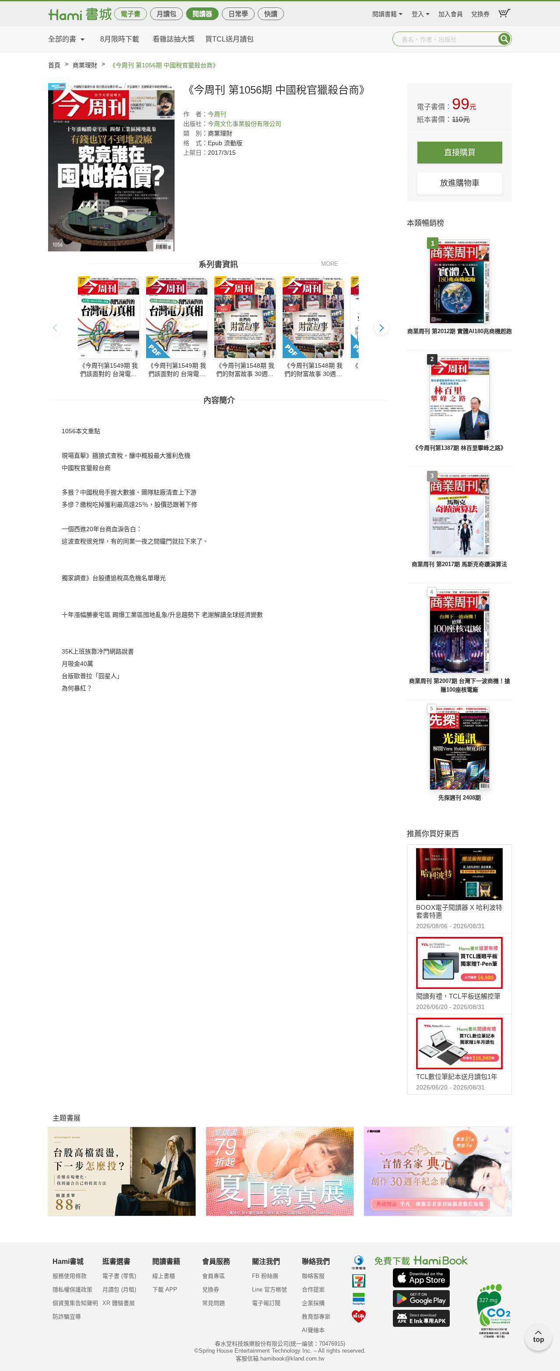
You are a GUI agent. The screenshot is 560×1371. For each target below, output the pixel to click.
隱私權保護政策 (72, 1289)
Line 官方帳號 (269, 1289)
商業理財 (85, 65)
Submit (504, 39)
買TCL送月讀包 (229, 39)
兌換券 (480, 12)
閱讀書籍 (384, 12)
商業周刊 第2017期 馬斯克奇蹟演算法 (459, 564)
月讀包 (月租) (119, 1289)
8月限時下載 (119, 39)
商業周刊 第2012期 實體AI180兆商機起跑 (459, 331)
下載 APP (164, 1289)
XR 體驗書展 (118, 1303)
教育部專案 (316, 1316)
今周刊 (217, 114)
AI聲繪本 (313, 1330)
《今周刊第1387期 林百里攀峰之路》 (459, 448)
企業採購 (313, 1303)
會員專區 (213, 1276)
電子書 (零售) (119, 1276)
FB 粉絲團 (265, 1276)
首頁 (54, 65)
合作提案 (313, 1289)
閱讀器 (202, 13)
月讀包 (166, 13)
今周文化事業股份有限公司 (244, 123)
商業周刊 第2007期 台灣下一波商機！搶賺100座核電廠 (459, 685)
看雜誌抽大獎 (174, 39)
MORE (329, 263)
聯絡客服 (313, 1276)
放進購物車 (460, 183)
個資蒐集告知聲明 (75, 1303)
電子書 (130, 13)
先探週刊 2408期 (459, 797)
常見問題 (213, 1303)
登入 (418, 12)
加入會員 (450, 12)
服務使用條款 (69, 1276)
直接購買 (460, 152)
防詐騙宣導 (66, 1316)
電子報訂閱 (266, 1303)
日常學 (238, 13)
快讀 (270, 13)
